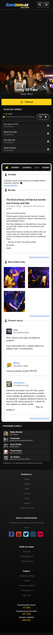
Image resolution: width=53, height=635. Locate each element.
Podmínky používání (27, 586)
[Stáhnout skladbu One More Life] (48, 141)
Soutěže (27, 503)
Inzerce (27, 528)
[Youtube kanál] (18, 534)
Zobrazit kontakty (10, 185)
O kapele (26, 168)
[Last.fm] (40, 534)
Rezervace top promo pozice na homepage (27, 523)
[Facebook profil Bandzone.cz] (11, 534)
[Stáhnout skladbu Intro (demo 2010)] (48, 125)
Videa (27, 489)
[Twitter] (26, 534)
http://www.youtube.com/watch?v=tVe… (24, 343)
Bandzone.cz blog (27, 508)
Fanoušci (27, 494)
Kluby (27, 498)
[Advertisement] (26, 37)
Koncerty (26, 484)
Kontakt (27, 581)
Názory (46, 168)
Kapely (27, 479)
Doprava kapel (27, 561)
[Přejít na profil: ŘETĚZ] (9, 364)
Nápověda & (27, 576)
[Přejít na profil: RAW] (9, 331)
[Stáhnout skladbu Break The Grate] (48, 133)
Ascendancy (18, 383)
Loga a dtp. (26, 595)
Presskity (26, 552)
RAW (15, 330)
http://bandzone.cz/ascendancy (20, 407)
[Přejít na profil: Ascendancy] (9, 384)
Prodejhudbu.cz (27, 556)
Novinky (15, 168)
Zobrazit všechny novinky (39, 257)
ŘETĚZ (16, 363)
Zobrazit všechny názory (39, 418)
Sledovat (29, 102)
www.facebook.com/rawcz (18, 351)
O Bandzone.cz (27, 590)
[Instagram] (33, 534)
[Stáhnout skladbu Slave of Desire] (48, 149)
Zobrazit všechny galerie (39, 316)
